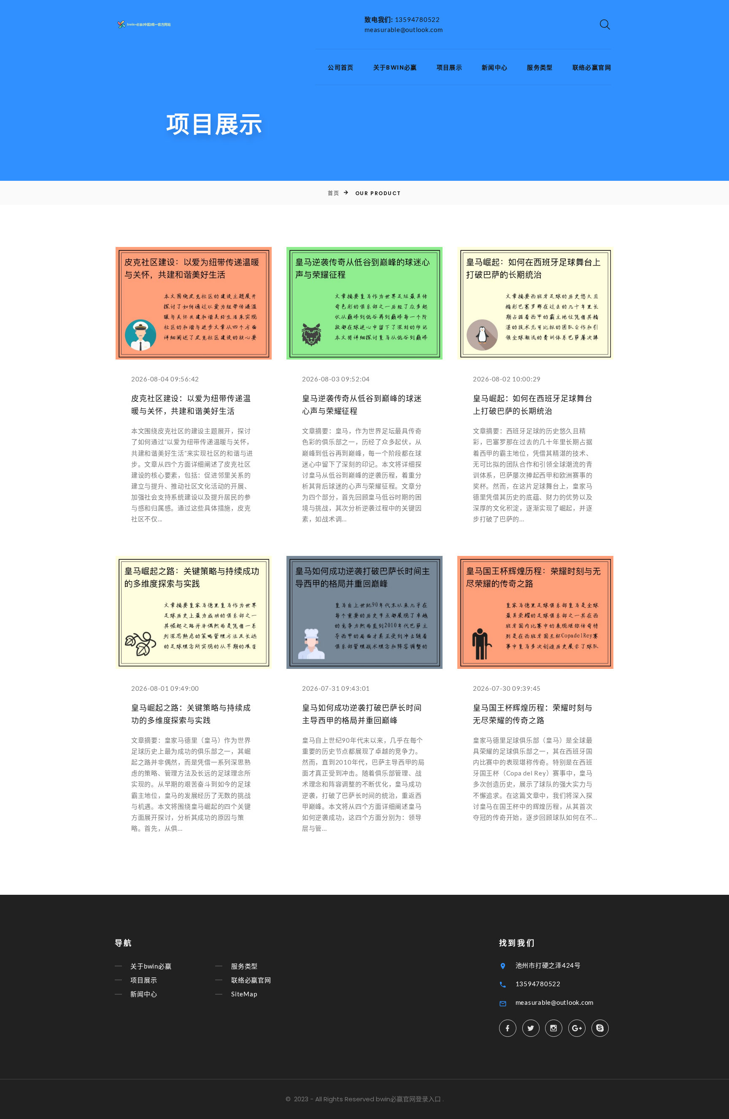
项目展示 (450, 67)
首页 (333, 193)
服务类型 (540, 67)
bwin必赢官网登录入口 (408, 1099)
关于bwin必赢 (395, 67)
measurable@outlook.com (403, 29)
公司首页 (341, 67)
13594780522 (417, 19)
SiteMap (244, 994)
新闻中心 (495, 67)
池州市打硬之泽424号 (548, 965)
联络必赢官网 (591, 67)
